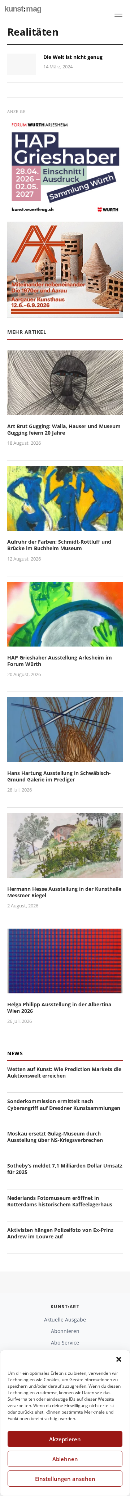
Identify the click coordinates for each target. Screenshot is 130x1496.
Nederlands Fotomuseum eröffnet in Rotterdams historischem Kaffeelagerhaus (59, 1201)
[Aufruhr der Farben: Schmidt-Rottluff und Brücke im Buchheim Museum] (65, 526)
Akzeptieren (65, 1439)
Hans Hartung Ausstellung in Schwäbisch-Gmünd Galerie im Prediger (59, 776)
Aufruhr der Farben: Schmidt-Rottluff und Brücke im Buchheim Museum (59, 545)
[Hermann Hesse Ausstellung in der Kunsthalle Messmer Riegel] (65, 873)
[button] (118, 1359)
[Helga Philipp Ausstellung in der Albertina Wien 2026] (65, 988)
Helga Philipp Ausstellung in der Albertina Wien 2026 (59, 1007)
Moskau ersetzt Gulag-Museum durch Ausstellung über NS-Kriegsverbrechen (55, 1136)
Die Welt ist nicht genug (73, 57)
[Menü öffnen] (118, 15)
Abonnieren (65, 1331)
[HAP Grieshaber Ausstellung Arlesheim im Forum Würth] (65, 642)
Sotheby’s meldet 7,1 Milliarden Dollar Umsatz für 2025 (64, 1168)
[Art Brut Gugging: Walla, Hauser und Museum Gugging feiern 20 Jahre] (65, 410)
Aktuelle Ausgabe (65, 1319)
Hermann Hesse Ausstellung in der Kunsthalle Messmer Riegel (64, 892)
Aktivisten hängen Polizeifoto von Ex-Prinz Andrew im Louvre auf (60, 1233)
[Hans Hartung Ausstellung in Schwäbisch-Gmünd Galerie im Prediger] (65, 757)
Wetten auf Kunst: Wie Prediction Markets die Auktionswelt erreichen (64, 1072)
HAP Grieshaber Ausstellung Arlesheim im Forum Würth (59, 660)
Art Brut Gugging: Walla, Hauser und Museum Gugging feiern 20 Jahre (64, 429)
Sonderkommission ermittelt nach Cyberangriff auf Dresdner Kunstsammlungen (63, 1104)
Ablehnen (65, 1459)
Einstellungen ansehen (65, 1478)
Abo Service (65, 1342)
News (15, 1053)
